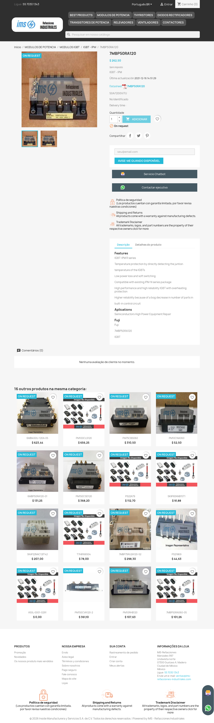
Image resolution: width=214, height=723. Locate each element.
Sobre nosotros (71, 665)
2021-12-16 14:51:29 (145, 78)
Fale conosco (69, 674)
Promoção (20, 652)
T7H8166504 (84, 554)
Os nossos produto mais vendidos (33, 661)
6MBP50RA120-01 (37, 496)
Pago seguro (69, 670)
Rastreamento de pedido (124, 652)
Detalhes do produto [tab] (148, 244)
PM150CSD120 (84, 496)
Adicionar (136, 119)
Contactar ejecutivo (155, 187)
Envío (65, 652)
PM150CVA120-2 (84, 612)
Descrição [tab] (123, 244)
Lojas (65, 683)
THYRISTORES (143, 15)
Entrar (113, 656)
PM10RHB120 (130, 612)
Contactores (173, 22)
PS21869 (176, 554)
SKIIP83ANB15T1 (176, 496)
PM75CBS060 (130, 438)
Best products (81, 15)
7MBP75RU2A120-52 (130, 554)
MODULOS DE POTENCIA (113, 15)
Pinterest (147, 135)
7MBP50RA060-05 (176, 612)
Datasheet (127, 86)
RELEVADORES (123, 22)
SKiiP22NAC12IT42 (37, 554)
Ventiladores (148, 22)
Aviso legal (68, 656)
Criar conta (116, 661)
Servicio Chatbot (155, 174)
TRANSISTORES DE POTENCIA (89, 22)
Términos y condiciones (75, 661)
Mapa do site (69, 678)
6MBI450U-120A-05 (37, 438)
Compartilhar (130, 135)
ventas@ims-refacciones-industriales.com (174, 677)
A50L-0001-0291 (37, 612)
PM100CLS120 (84, 438)
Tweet (138, 135)
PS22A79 (130, 496)
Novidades (20, 656)
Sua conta (117, 646)
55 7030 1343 (31, 4)
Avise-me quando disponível (139, 161)
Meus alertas (117, 665)
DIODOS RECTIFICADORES (174, 15)
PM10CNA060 (176, 438)
